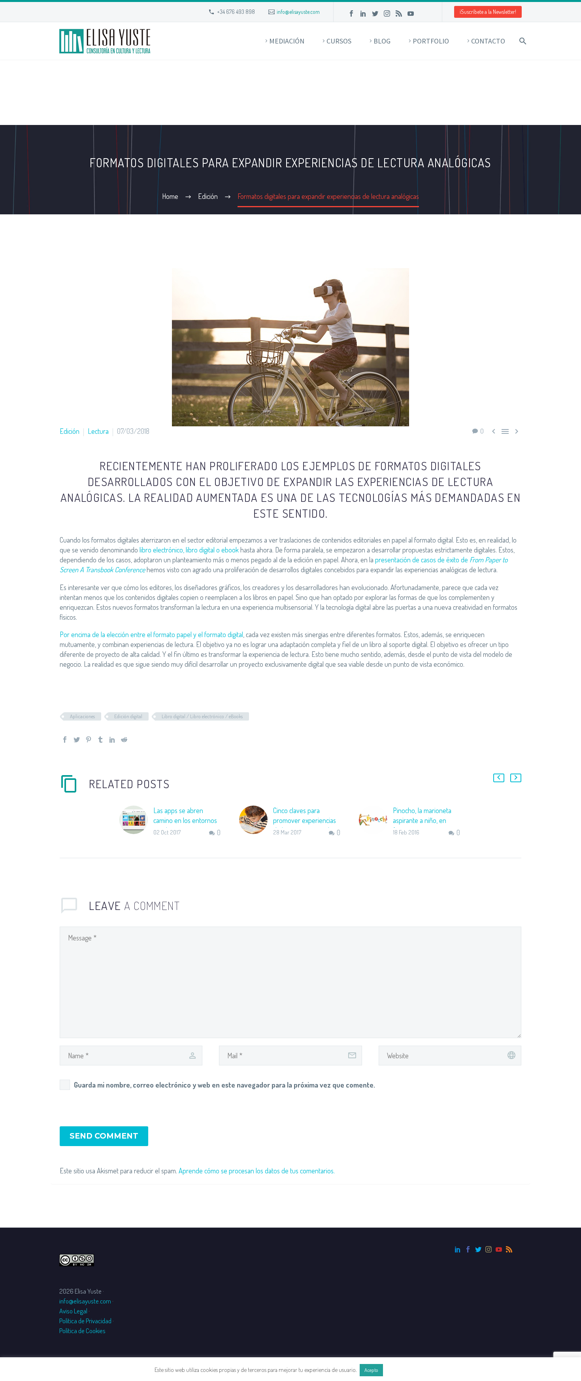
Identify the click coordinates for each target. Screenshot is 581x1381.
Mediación (286, 40)
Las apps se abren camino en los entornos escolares (185, 820)
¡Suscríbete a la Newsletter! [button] (488, 11)
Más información (405, 1369)
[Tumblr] (100, 739)
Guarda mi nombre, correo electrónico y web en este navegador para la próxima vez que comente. (224, 1084)
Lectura (98, 431)
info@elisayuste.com (298, 11)
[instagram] (488, 1249)
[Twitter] (375, 13)
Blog (382, 40)
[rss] (509, 1249)
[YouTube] (411, 13)
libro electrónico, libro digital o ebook (189, 549)
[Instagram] (387, 13)
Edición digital (128, 716)
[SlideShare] (422, 13)
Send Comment (104, 1136)
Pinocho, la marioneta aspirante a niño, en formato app (422, 820)
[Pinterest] (88, 739)
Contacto (488, 40)
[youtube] (499, 1249)
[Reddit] (124, 739)
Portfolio (431, 40)
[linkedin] (458, 1249)
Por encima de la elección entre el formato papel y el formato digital (151, 634)
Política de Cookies (82, 1330)
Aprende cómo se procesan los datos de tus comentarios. (257, 1170)
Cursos (338, 40)
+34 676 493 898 (236, 11)
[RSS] (399, 13)
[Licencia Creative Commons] (76, 1259)
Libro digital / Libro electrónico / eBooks (202, 716)
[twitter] (478, 1249)
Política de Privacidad (85, 1321)
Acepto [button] (371, 1370)
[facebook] (468, 1249)
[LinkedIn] (363, 13)
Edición (69, 431)
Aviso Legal (73, 1311)
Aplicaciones (82, 716)
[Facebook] (351, 13)
